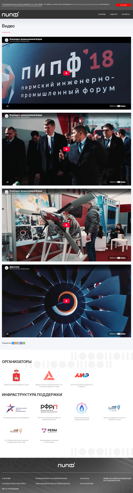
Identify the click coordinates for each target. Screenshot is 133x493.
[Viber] (21, 343)
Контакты (125, 14)
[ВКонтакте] (13, 343)
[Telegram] (18, 343)
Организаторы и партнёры (14, 483)
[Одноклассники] (16, 343)
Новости (113, 14)
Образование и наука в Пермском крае (53, 483)
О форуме (102, 14)
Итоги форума (86, 483)
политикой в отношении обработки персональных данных (22, 6)
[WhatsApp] (24, 343)
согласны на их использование (87, 4)
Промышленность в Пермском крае (51, 478)
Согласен (123, 5)
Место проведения (10, 488)
